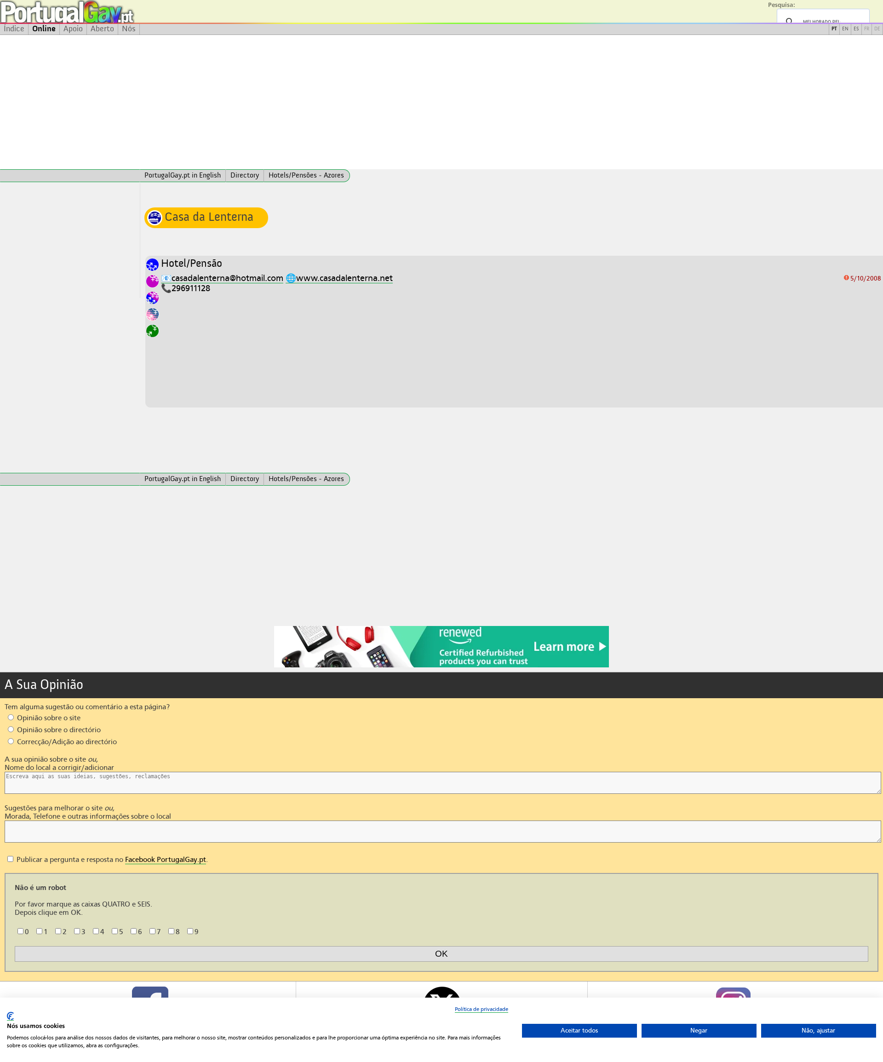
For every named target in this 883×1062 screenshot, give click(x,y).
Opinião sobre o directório (58, 730)
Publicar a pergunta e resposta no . (111, 859)
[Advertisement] (441, 102)
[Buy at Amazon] (441, 666)
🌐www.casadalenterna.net (339, 278)
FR (866, 29)
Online (44, 29)
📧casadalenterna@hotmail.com (222, 278)
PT (834, 29)
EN (845, 29)
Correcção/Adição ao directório (66, 742)
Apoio (73, 29)
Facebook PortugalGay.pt (165, 859)
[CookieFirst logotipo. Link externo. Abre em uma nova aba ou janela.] (10, 1016)
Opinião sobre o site (47, 718)
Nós (129, 29)
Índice (14, 29)
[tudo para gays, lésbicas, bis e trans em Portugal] (92, 11)
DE (877, 29)
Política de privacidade (481, 1009)
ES (856, 29)
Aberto (102, 29)
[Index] (70, 175)
